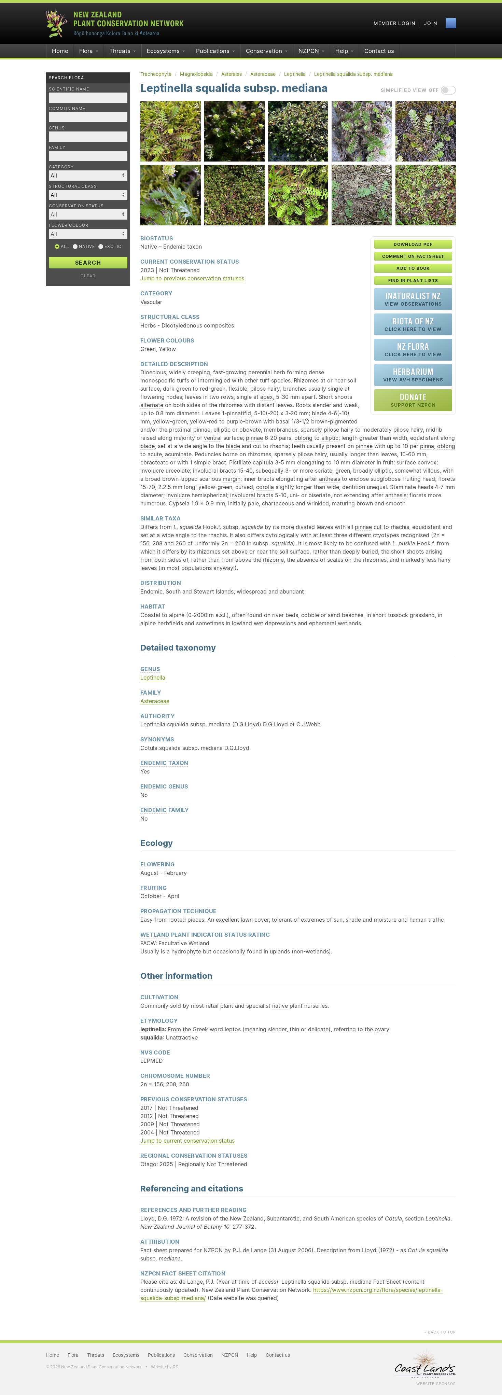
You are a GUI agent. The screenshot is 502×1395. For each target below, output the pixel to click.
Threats (119, 51)
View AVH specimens (413, 375)
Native (86, 246)
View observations (413, 299)
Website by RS (164, 1366)
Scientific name (69, 89)
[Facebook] (451, 23)
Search (88, 262)
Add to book (413, 268)
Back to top (440, 1332)
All (64, 246)
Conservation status (76, 205)
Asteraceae (154, 701)
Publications (212, 51)
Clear (88, 275)
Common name (67, 108)
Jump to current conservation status (187, 1140)
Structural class (73, 186)
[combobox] (88, 214)
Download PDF (413, 244)
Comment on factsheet (413, 256)
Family (57, 147)
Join (430, 23)
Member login (395, 23)
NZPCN (308, 51)
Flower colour (68, 225)
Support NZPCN (413, 400)
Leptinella (152, 677)
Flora (86, 51)
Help (341, 51)
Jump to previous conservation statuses (192, 278)
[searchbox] (85, 214)
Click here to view (413, 324)
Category (61, 166)
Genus (57, 127)
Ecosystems (163, 51)
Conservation (264, 51)
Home (60, 51)
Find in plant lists (413, 280)
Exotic (112, 246)
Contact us (379, 51)
